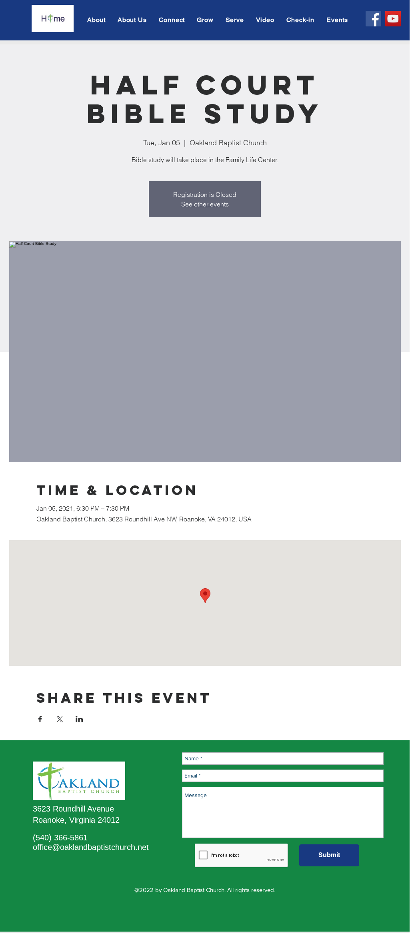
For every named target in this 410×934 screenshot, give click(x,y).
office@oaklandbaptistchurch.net (91, 847)
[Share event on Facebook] (40, 719)
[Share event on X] (60, 719)
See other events (205, 204)
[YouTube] (393, 18)
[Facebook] (373, 18)
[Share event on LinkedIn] (79, 719)
